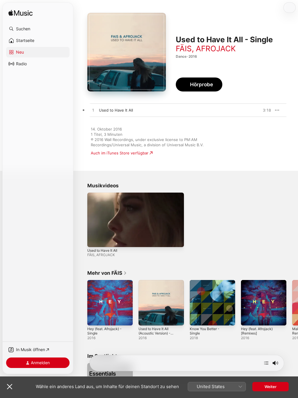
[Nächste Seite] (292, 302)
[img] (20, 13)
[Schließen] (9, 386)
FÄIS (184, 48)
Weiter (270, 386)
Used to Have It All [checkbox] (116, 110)
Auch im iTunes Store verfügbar (119, 153)
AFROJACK (216, 48)
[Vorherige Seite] (81, 302)
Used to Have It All (102, 250)
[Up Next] (266, 363)
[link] (107, 273)
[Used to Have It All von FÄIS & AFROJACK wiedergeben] (93, 110)
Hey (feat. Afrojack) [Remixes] (257, 331)
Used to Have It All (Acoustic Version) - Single (155, 333)
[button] (37, 29)
